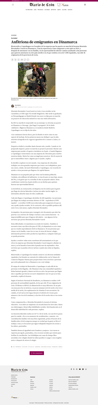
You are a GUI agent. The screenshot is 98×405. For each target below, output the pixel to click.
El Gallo (51, 389)
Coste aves (43, 0)
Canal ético (66, 402)
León (35, 9)
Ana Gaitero (18, 105)
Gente (59, 9)
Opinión (51, 387)
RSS (12, 386)
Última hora (29, 9)
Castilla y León (33, 387)
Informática (18, 346)
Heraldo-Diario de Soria (73, 385)
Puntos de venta (14, 382)
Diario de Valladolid (73, 381)
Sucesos (70, 9)
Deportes (53, 9)
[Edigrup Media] (15, 397)
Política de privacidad (39, 402)
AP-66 (21, 0)
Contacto (13, 384)
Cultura (64, 9)
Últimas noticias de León (54, 390)
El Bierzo (32, 381)
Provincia (40, 9)
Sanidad (51, 379)
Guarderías (37, 346)
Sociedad (47, 9)
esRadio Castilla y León (73, 389)
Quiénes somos (14, 375)
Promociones (14, 380)
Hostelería (24, 346)
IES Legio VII (31, 346)
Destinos (51, 385)
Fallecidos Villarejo (36, 0)
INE (14, 346)
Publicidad (13, 377)
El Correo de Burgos (73, 383)
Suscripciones (14, 378)
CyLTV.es (70, 387)
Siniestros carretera (27, 0)
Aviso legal (31, 402)
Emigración (55, 346)
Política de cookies (48, 402)
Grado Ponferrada (50, 0)
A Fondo (51, 383)
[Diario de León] (49, 4)
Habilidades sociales (46, 346)
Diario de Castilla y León (73, 379)
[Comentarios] (28, 60)
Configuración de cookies (58, 402)
